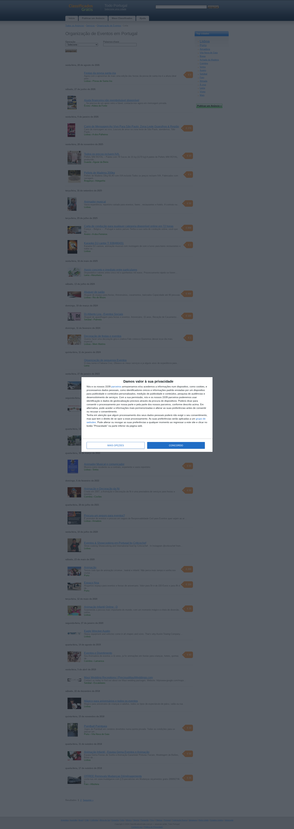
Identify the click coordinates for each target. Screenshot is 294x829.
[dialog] (147, 414)
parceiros (116, 386)
